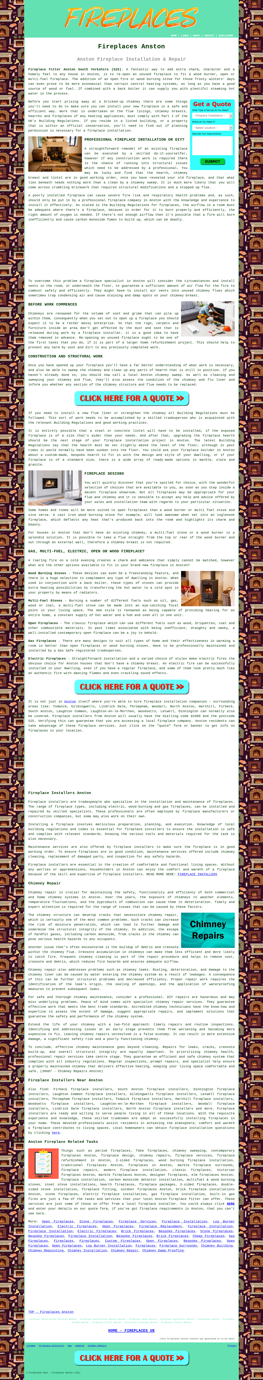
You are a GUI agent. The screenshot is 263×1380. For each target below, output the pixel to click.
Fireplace (61, 716)
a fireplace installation (107, 130)
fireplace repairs (79, 1170)
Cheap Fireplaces (209, 1236)
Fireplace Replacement (160, 1226)
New (70, 1346)
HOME (174, 35)
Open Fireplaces (58, 1221)
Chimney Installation (87, 1250)
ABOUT (196, 35)
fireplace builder (198, 450)
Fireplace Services (137, 1221)
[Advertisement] (131, 250)
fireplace (162, 74)
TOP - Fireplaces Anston (51, 1312)
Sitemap (30, 1346)
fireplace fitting (99, 1189)
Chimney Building (217, 1246)
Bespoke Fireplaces (177, 1231)
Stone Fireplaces (96, 1221)
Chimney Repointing (46, 1250)
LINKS (184, 35)
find (44, 1089)
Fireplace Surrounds (178, 1246)
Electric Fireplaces (77, 1226)
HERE (231, 1204)
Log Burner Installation (109, 1246)
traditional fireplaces (83, 1165)
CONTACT (209, 35)
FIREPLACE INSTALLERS (197, 874)
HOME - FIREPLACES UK (131, 1330)
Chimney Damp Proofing (163, 1250)
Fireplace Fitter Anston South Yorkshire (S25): (75, 69)
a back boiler (93, 583)
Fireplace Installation (184, 1221)
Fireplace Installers (51, 1346)
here (56, 1133)
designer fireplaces (168, 1175)
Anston (70, 701)
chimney (130, 970)
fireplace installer (102, 333)
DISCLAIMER (226, 35)
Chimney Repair (124, 1250)
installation (206, 829)
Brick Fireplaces (137, 1231)
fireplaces (62, 116)
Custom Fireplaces (122, 1241)
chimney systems (63, 897)
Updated (79, 1346)
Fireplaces (64, 1241)
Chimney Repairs (97, 1346)
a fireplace (39, 1128)
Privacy (232, 1346)
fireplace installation (191, 1128)
